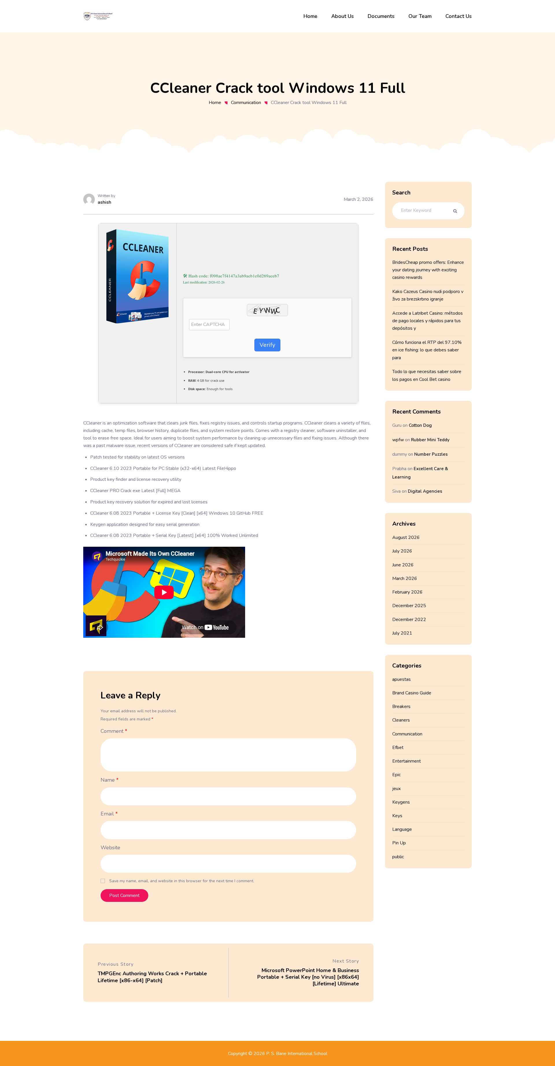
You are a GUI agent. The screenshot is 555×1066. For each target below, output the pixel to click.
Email (109, 813)
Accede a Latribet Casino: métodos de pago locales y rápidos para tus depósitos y (427, 320)
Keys (397, 816)
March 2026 (404, 578)
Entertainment (406, 761)
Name (110, 779)
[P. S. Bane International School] (98, 16)
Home (215, 102)
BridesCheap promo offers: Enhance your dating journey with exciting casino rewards (428, 270)
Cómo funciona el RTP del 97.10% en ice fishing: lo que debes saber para (427, 350)
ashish (104, 202)
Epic (396, 775)
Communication (246, 102)
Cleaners (401, 720)
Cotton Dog (420, 425)
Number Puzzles (431, 454)
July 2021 (402, 633)
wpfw (398, 440)
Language (402, 829)
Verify (267, 345)
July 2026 (402, 551)
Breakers (401, 706)
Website (110, 847)
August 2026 (406, 537)
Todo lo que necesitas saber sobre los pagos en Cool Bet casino (426, 375)
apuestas (401, 679)
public (398, 857)
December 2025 (409, 605)
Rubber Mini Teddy (430, 440)
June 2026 (403, 565)
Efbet (398, 747)
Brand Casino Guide (411, 693)
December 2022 (409, 619)
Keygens (401, 802)
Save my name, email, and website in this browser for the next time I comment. (181, 881)
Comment (114, 731)
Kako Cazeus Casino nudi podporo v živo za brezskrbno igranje (427, 295)
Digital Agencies (425, 491)
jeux (396, 788)
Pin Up (399, 843)
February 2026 (407, 592)
